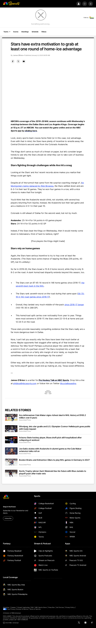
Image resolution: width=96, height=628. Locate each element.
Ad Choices (60, 607)
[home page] (11, 3)
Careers (13, 607)
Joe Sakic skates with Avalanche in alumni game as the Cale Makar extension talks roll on (50, 449)
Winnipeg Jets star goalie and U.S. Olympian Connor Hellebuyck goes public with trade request (54, 427)
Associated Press (25, 420)
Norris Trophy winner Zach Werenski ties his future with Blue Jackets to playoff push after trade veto (52, 472)
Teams (6, 32)
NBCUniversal (16, 613)
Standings (25, 32)
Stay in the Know (9, 507)
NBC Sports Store (41, 607)
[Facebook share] (13, 61)
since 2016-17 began (74, 304)
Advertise (6, 607)
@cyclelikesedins (68, 383)
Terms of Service (35, 609)
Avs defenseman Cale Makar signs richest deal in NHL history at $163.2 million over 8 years (52, 416)
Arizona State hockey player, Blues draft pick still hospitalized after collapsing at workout (50, 438)
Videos (43, 32)
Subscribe (8, 518)
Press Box (51, 607)
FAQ (32, 607)
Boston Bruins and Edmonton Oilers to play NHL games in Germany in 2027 (54, 460)
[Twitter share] (18, 61)
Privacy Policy (70, 607)
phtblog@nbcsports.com (24, 383)
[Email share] (24, 61)
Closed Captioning (23, 607)
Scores (15, 32)
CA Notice (24, 609)
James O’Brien (18, 55)
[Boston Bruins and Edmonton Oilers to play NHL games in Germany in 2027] (11, 462)
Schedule (35, 32)
